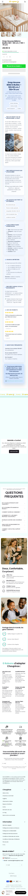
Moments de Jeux (7, 809)
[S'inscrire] (25, 763)
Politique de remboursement (16, 886)
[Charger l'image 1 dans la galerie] (3, 34)
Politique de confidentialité (9, 888)
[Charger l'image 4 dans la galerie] (19, 34)
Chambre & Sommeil (8, 796)
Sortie (4, 807)
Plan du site (5, 842)
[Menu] (2, 1)
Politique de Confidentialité (9, 831)
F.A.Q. (4, 845)
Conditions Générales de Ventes (11, 836)
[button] (14, 70)
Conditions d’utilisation (21, 888)
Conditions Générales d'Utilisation (11, 839)
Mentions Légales (7, 825)
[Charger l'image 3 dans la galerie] (14, 34)
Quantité (4, 54)
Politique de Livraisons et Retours (11, 828)
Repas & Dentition (7, 804)
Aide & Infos (6, 793)
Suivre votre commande (9, 815)
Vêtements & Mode (8, 801)
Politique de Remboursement (10, 833)
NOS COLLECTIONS (14, 451)
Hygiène (5, 798)
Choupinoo (12, 885)
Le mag (4, 812)
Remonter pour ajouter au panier (14, 380)
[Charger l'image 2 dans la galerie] (8, 34)
